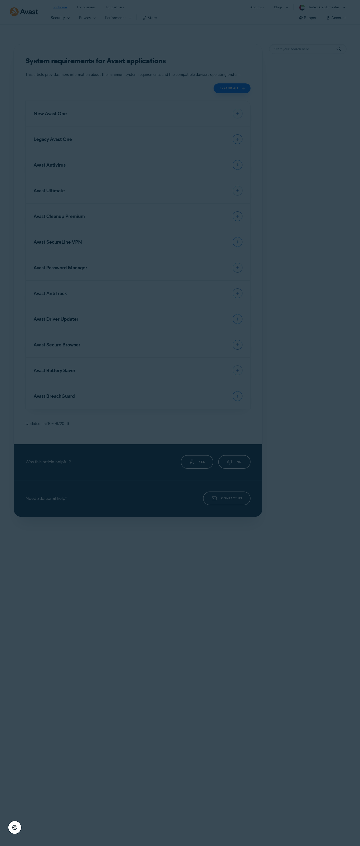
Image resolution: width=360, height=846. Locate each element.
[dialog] (180, 423)
